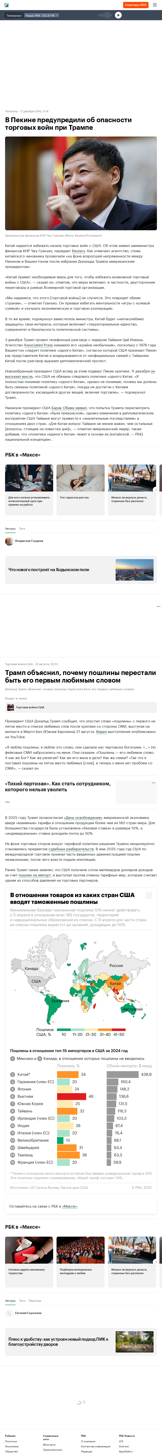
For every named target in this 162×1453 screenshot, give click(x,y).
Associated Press (38, 344)
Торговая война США (19, 664)
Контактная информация (95, 1446)
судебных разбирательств (71, 848)
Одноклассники (52, 1449)
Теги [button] (22, 528)
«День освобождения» (83, 817)
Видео (101, 731)
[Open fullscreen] (149, 895)
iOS (121, 1441)
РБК (7, 801)
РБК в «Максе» (22, 454)
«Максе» (69, 1205)
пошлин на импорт (35, 874)
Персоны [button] (34, 1300)
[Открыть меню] (155, 5)
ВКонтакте (49, 1444)
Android (124, 1446)
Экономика (11, 1446)
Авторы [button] (10, 528)
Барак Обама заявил (69, 407)
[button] (29, 490)
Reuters (78, 250)
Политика (11, 111)
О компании (88, 1441)
